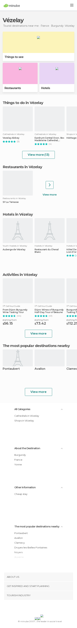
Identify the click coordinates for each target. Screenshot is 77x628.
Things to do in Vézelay (23, 103)
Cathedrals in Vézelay (26, 415)
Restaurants (12, 88)
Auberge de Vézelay (14, 249)
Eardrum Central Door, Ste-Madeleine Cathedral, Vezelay (50, 139)
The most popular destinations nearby (36, 346)
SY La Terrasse (11, 202)
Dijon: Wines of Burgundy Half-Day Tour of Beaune (49, 311)
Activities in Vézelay (20, 274)
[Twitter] (37, 608)
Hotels (45, 88)
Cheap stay (20, 494)
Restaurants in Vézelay (22, 167)
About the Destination (27, 448)
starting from (10, 320)
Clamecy (19, 542)
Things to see (13, 57)
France (18, 459)
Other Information (25, 487)
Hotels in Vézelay (18, 214)
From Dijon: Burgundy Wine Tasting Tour (15, 311)
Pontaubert (11, 368)
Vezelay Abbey (11, 138)
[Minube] (12, 5)
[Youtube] (47, 608)
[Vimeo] (42, 608)
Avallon (40, 368)
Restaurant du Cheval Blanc (47, 250)
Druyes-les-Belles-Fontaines (30, 547)
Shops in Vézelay (24, 420)
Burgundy (20, 454)
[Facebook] (33, 608)
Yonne (18, 464)
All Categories (22, 409)
